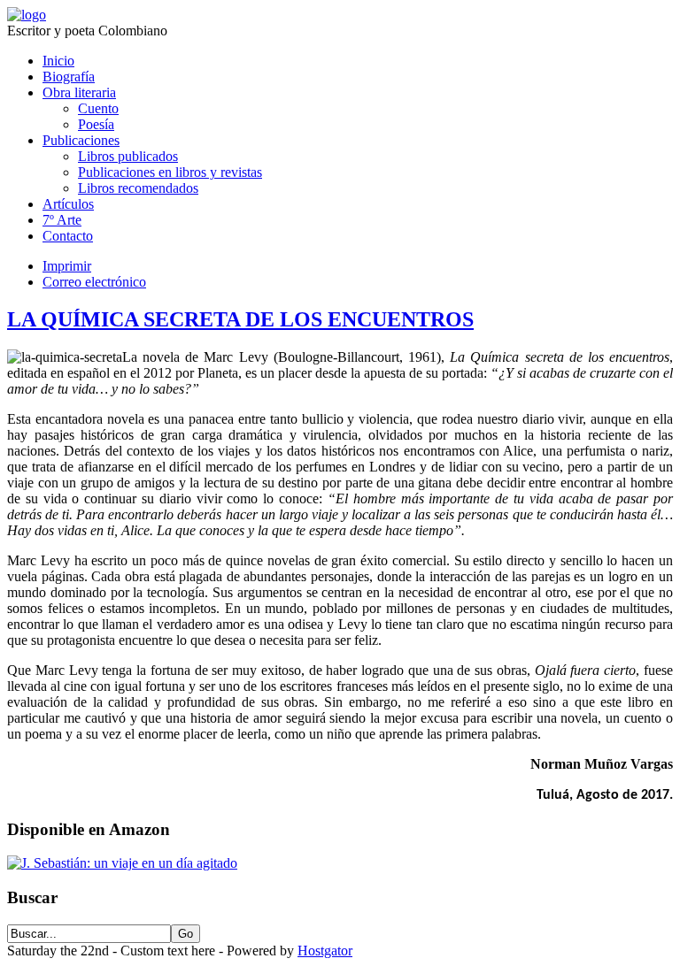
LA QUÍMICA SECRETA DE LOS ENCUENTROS (240, 319)
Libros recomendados (138, 188)
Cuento (98, 108)
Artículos (68, 203)
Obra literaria (79, 92)
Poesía (96, 124)
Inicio (58, 60)
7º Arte (61, 219)
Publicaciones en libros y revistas (170, 172)
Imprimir (66, 265)
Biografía (68, 76)
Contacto (67, 235)
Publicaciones (81, 140)
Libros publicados (128, 156)
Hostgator (325, 950)
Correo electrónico (94, 281)
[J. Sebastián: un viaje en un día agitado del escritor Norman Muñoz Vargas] (122, 862)
